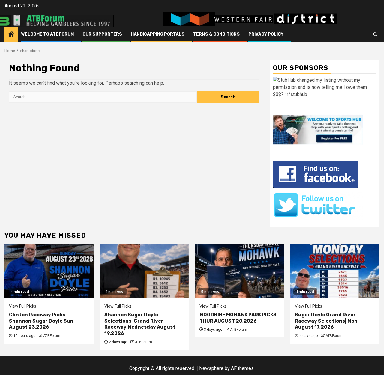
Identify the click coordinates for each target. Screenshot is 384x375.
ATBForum (51, 336)
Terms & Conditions (216, 34)
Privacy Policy (266, 34)
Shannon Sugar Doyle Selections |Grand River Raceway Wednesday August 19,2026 (140, 324)
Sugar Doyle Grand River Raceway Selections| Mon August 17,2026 (326, 321)
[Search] (375, 34)
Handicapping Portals (157, 34)
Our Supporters (102, 34)
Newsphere (211, 368)
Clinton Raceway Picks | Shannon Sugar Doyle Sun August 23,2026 (41, 321)
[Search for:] (103, 97)
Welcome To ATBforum (47, 34)
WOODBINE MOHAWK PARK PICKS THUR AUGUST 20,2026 (238, 318)
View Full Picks (22, 306)
